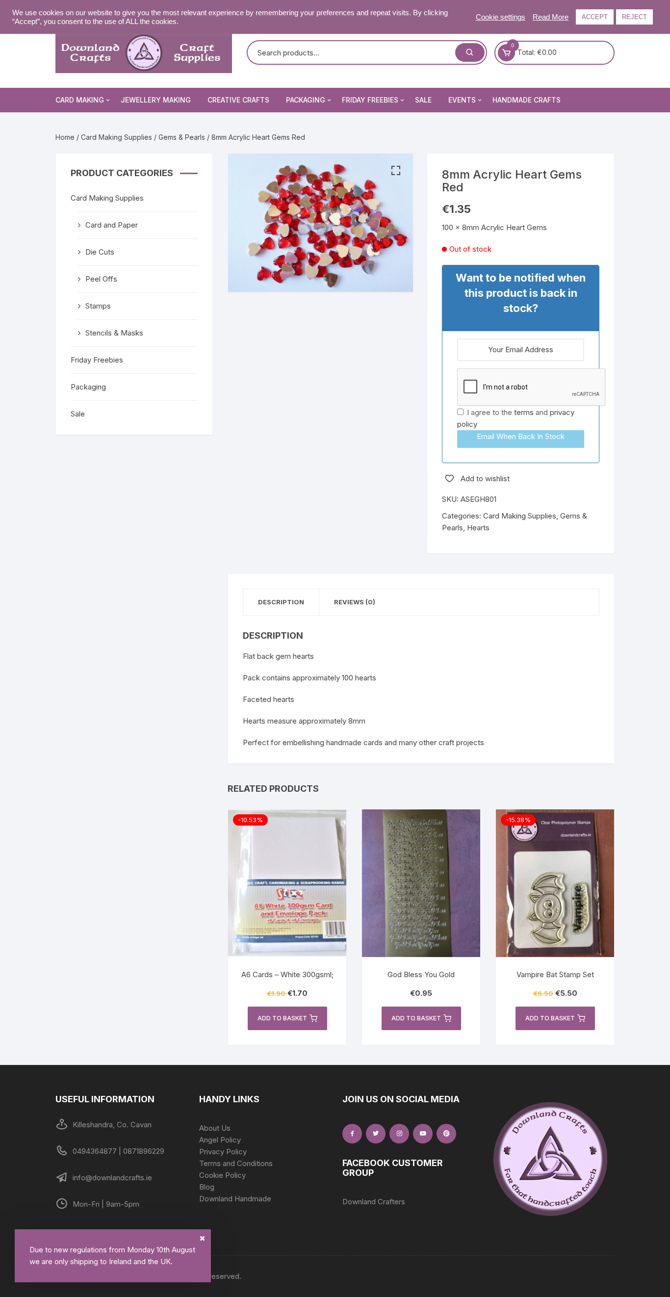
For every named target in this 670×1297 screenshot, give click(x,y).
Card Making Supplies (116, 137)
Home (65, 137)
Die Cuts (99, 252)
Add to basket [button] (282, 1018)
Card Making (79, 100)
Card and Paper (111, 225)
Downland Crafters (373, 1201)
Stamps (98, 306)
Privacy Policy (223, 1151)
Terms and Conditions (236, 1163)
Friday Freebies (370, 100)
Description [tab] (281, 602)
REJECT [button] (634, 17)
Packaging (305, 100)
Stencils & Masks (114, 332)
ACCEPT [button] (595, 17)
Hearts (478, 527)
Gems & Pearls (181, 137)
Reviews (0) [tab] (354, 602)
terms (524, 412)
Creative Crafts (238, 100)
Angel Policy (220, 1139)
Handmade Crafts (526, 100)
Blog (206, 1187)
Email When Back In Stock (521, 436)
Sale (423, 100)
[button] (395, 170)
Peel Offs (101, 279)
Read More (550, 17)
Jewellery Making (156, 100)
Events (462, 100)
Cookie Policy (222, 1175)
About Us (215, 1128)
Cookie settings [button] (500, 17)
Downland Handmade (235, 1198)
